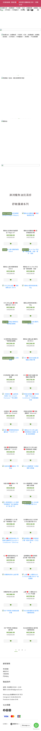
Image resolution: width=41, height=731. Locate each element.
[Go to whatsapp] (36, 725)
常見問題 (6, 669)
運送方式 (6, 671)
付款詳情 (6, 674)
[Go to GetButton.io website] (36, 729)
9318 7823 (19, 694)
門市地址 (6, 676)
